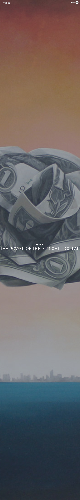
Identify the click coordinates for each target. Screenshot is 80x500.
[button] (77, 2)
